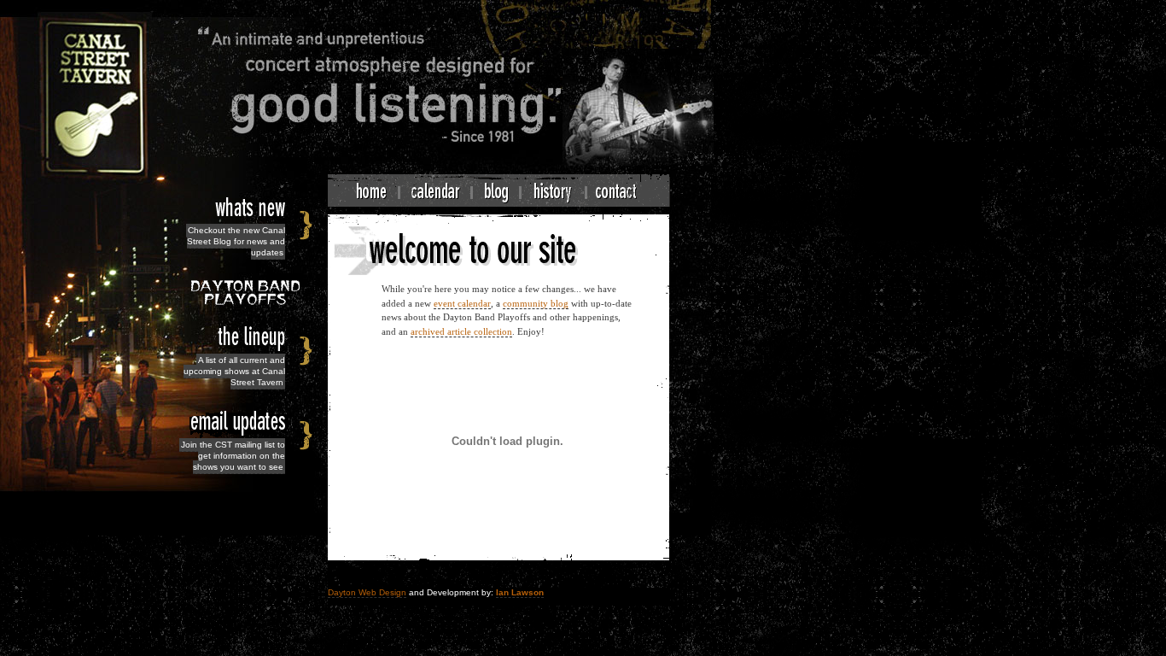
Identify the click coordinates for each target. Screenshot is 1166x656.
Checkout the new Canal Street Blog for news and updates (236, 241)
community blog (535, 303)
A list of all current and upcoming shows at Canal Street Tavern (234, 371)
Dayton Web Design (367, 592)
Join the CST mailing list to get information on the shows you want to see (233, 456)
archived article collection (461, 331)
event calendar (462, 303)
